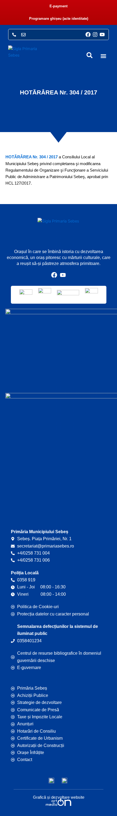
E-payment (58, 6)
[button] (103, 56)
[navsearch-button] (90, 55)
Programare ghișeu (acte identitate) (58, 19)
